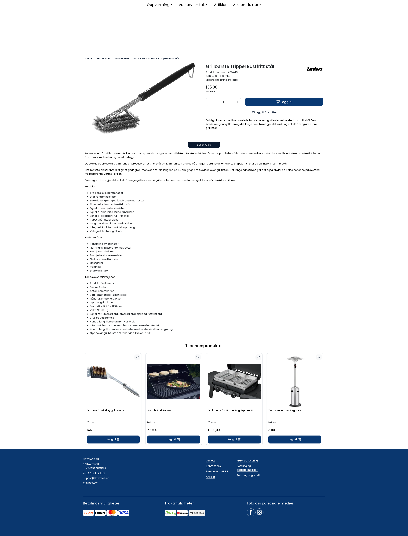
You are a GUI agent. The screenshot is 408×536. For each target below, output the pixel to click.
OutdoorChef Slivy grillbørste (105, 410)
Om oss (210, 460)
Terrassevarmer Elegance (284, 410)
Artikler (210, 477)
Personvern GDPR (217, 471)
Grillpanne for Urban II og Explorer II (230, 410)
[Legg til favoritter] (137, 357)
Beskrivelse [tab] (204, 145)
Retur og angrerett (248, 475)
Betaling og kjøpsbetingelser (247, 468)
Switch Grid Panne (159, 410)
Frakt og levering (247, 460)
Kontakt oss (213, 466)
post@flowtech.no (97, 478)
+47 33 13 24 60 (95, 473)
